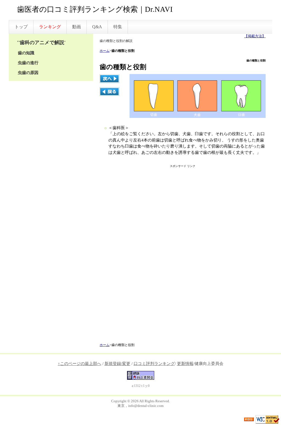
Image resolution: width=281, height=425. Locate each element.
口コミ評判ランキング (154, 363)
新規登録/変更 (117, 363)
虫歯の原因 (28, 72)
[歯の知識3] (109, 91)
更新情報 (185, 363)
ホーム (104, 51)
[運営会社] (140, 375)
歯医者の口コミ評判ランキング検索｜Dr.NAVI (95, 9)
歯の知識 (26, 53)
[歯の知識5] (109, 78)
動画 (76, 26)
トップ (21, 26)
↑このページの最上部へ (79, 363)
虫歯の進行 (28, 63)
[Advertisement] (183, 256)
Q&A (97, 26)
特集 (117, 26)
